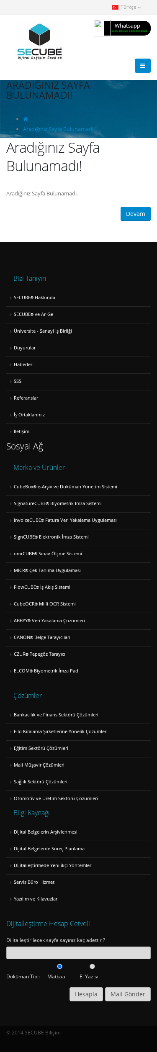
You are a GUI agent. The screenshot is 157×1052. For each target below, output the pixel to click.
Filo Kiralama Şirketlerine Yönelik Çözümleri (61, 731)
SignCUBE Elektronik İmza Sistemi (51, 537)
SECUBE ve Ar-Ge (33, 314)
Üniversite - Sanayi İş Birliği (43, 331)
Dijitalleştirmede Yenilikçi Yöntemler (52, 865)
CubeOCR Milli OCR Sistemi (45, 604)
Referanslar (26, 398)
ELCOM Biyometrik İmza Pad (46, 671)
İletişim (21, 431)
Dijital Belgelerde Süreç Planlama (49, 849)
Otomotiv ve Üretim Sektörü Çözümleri (56, 798)
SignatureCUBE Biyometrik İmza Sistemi (58, 503)
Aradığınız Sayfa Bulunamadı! (59, 129)
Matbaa (56, 976)
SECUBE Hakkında (34, 297)
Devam (135, 214)
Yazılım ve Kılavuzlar (35, 899)
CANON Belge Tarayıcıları (42, 637)
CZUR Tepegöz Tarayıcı (39, 654)
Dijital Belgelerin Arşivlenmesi (45, 832)
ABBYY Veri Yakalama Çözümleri (49, 621)
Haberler (23, 364)
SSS (17, 381)
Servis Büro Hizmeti (35, 882)
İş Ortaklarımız (29, 415)
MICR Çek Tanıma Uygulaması (47, 570)
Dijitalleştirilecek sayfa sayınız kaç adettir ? (55, 940)
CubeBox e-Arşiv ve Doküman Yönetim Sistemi (65, 487)
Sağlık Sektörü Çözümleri (40, 782)
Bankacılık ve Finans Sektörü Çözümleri (56, 715)
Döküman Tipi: (23, 976)
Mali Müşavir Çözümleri (39, 765)
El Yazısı (89, 976)
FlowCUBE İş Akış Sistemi (42, 587)
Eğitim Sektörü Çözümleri (41, 748)
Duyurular (25, 348)
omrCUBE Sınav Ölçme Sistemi (48, 554)
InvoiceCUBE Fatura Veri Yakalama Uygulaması (65, 520)
